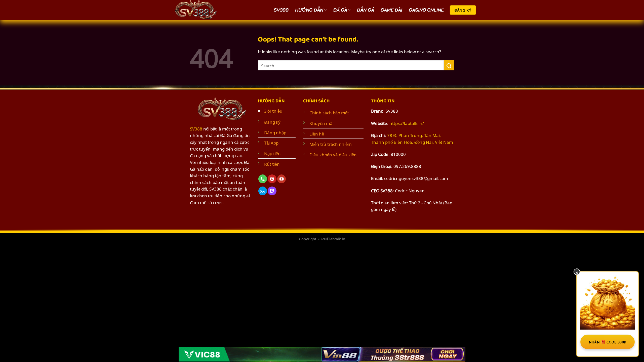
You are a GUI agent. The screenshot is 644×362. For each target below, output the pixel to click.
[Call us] (262, 178)
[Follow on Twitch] (272, 191)
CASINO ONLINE (426, 10)
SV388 (281, 10)
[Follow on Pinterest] (272, 178)
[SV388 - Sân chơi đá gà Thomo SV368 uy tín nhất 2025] (197, 10)
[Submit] (449, 65)
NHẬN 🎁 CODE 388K (607, 342)
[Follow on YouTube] (281, 178)
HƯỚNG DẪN (309, 10)
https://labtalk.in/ (406, 123)
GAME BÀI (391, 10)
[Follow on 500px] (262, 191)
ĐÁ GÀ (340, 10)
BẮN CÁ (365, 10)
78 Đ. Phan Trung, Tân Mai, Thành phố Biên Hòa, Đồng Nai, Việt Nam (412, 138)
